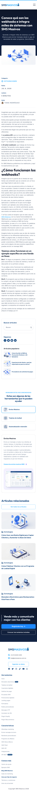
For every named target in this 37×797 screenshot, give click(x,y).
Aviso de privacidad (7, 783)
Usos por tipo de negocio (9, 777)
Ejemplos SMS (5, 767)
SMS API (4, 748)
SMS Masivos (6, 217)
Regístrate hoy (18, 626)
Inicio (2, 678)
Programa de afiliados (7, 738)
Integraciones (5, 751)
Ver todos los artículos (18, 507)
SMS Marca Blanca (7, 742)
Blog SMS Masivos (7, 770)
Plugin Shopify (5, 716)
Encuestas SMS (6, 694)
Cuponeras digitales (7, 688)
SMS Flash (4, 745)
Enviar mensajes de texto (8, 732)
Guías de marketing (7, 774)
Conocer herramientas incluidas (18, 632)
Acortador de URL (6, 713)
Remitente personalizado (8, 735)
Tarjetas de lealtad (6, 685)
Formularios (4, 703)
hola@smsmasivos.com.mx (18, 658)
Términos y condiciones (8, 780)
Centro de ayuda (6, 764)
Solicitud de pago (6, 691)
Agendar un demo (18, 664)
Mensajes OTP (5, 710)
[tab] (18, 409)
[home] (11, 4)
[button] (34, 5)
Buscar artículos (10, 323)
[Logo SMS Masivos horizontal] (18, 649)
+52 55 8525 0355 (16, 655)
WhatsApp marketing (7, 729)
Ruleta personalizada (7, 707)
